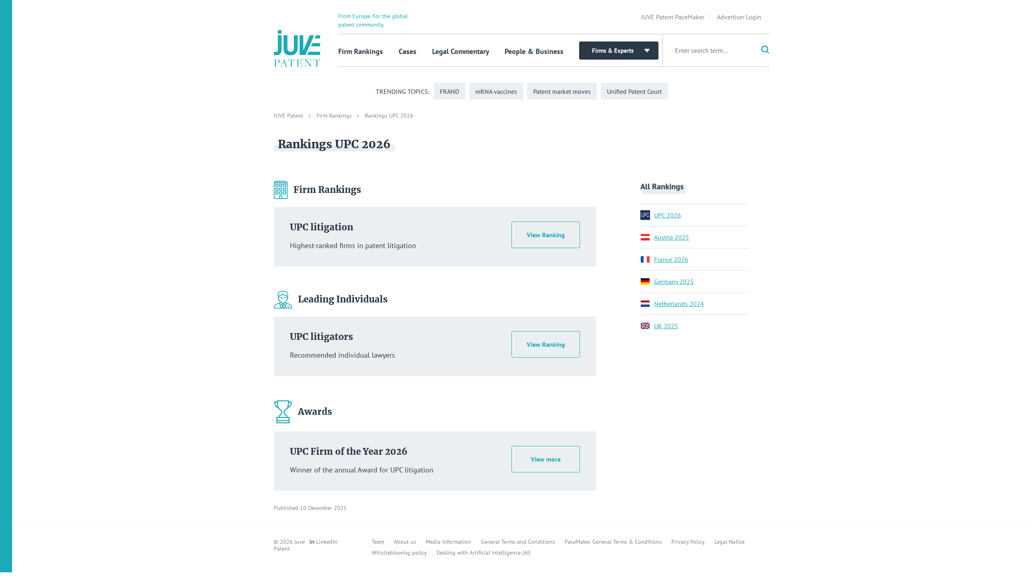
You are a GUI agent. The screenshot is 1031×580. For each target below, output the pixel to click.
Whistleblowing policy (399, 552)
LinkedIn (326, 541)
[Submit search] (759, 50)
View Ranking (546, 235)
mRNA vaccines (496, 91)
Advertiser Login (739, 17)
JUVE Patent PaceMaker (672, 17)
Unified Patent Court (634, 91)
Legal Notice (729, 541)
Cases (407, 51)
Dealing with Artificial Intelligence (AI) (483, 552)
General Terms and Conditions (518, 541)
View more (546, 459)
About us (405, 541)
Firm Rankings (360, 51)
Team (378, 541)
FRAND (449, 91)
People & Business (534, 51)
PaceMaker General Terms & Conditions (613, 541)
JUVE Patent (289, 115)
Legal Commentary (460, 51)
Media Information (448, 541)
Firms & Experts (613, 50)
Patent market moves (562, 91)
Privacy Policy (688, 541)
